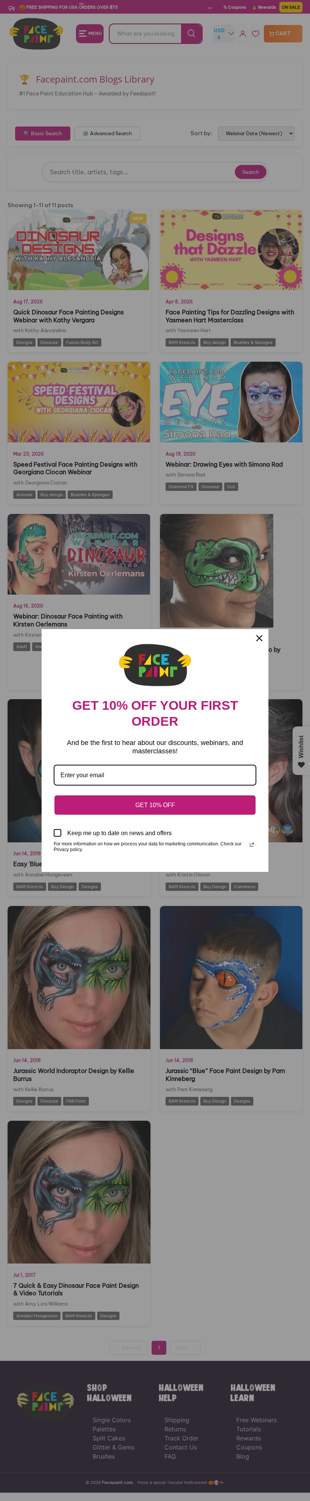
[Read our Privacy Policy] (251, 844)
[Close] (259, 638)
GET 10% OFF (155, 805)
